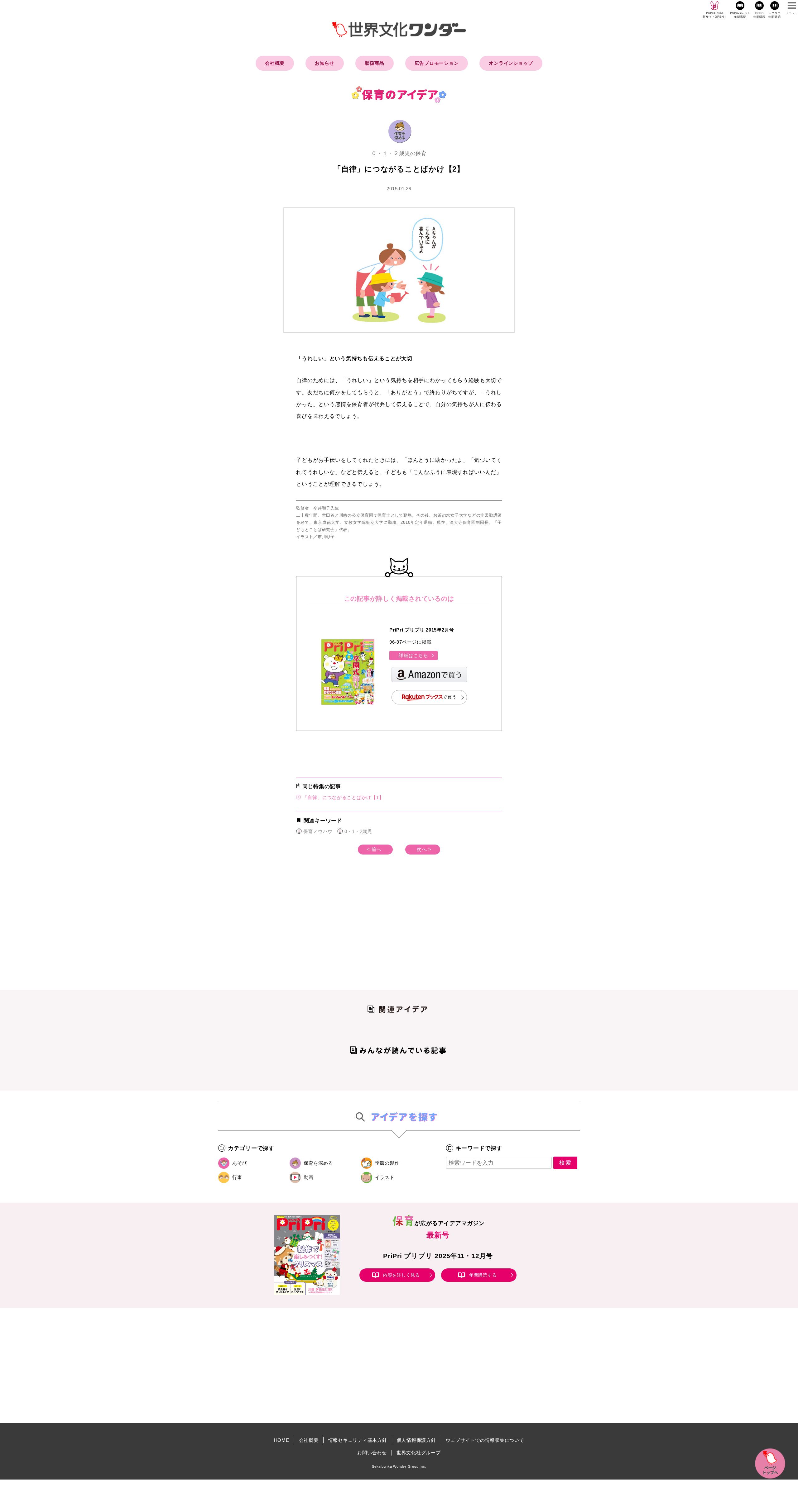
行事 (237, 1177)
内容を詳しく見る (401, 1274)
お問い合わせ (372, 1452)
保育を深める (318, 1163)
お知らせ (324, 63)
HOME (281, 1440)
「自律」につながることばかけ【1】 (342, 797)
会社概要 (275, 63)
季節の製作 (387, 1163)
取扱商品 (374, 63)
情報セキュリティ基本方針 (357, 1440)
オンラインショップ (511, 63)
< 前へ (374, 849)
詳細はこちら (413, 655)
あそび (239, 1163)
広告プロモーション (437, 63)
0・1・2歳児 (358, 831)
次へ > (423, 849)
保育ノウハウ (318, 831)
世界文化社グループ (419, 1452)
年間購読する (483, 1274)
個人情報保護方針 (416, 1440)
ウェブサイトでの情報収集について (485, 1440)
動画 (309, 1177)
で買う (449, 696)
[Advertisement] (346, 932)
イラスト (385, 1177)
